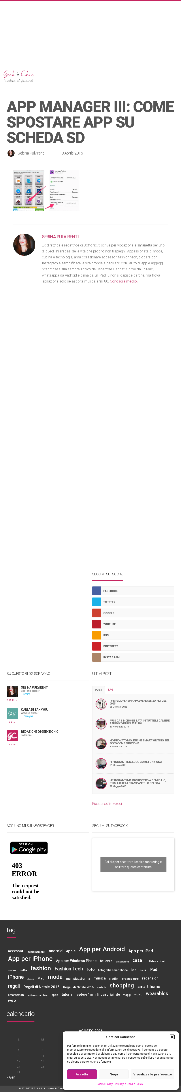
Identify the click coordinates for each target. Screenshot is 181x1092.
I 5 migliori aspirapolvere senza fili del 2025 (138, 702)
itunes (30, 979)
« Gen (11, 1077)
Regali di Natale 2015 (41, 987)
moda (55, 977)
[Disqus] (90, 387)
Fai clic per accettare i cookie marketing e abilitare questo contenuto (133, 864)
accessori (16, 951)
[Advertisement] (90, 32)
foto (91, 969)
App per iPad (140, 950)
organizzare (130, 978)
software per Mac (37, 995)
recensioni (150, 978)
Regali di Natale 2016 (78, 987)
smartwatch (16, 995)
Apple (70, 951)
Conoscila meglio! (124, 281)
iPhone (16, 977)
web (12, 1000)
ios (133, 970)
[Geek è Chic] (90, 76)
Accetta (82, 1074)
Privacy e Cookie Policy (129, 1084)
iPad (153, 969)
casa (137, 960)
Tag (110, 689)
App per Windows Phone (76, 961)
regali (14, 986)
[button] (172, 1037)
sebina (26, 694)
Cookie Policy (104, 1084)
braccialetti (122, 961)
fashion (40, 968)
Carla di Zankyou (34, 709)
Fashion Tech (69, 969)
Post (12, 700)
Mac (41, 978)
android (55, 951)
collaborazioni (155, 961)
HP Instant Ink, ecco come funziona (136, 761)
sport (55, 995)
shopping (122, 985)
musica (100, 978)
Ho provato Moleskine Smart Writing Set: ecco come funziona (140, 742)
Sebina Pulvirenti (31, 153)
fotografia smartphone (113, 970)
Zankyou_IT (29, 716)
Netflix (113, 978)
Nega (114, 1074)
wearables (157, 993)
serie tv (101, 987)
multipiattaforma (78, 978)
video (138, 994)
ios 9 (143, 970)
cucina (12, 970)
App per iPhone (30, 958)
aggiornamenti (36, 951)
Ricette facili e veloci (107, 804)
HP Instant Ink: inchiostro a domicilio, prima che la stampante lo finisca (138, 782)
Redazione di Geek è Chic (39, 731)
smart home (149, 986)
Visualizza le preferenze (152, 1074)
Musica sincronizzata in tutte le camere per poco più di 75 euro (140, 722)
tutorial (67, 994)
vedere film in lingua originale (98, 994)
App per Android (102, 949)
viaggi (127, 995)
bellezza (106, 961)
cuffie (23, 970)
